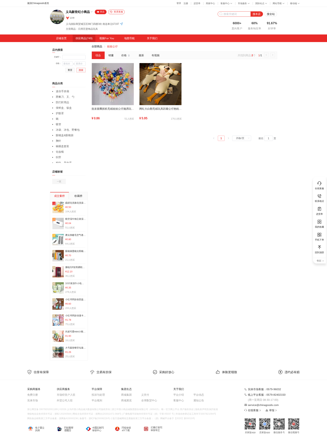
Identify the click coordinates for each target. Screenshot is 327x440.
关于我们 (152, 38)
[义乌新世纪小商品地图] (121, 24)
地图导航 (129, 38)
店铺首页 (61, 38)
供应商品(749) (84, 38)
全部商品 (97, 46)
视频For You (106, 38)
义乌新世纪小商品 (78, 11)
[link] (97, 46)
